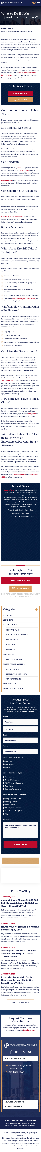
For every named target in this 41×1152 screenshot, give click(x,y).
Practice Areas (19, 1121)
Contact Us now (20, 93)
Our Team (31, 1121)
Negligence (11, 644)
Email (5, 735)
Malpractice (8, 654)
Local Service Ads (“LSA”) (14, 811)
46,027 (19, 168)
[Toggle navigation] (38, 3)
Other (7, 814)
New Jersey (9, 764)
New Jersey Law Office (15, 1058)
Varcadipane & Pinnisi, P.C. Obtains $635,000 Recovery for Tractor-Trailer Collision (18, 953)
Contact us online (19, 474)
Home (3, 28)
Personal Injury (10, 625)
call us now (22, 99)
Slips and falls (12, 630)
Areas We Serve (13, 1123)
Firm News (7, 615)
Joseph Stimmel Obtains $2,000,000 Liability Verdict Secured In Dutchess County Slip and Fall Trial (19, 903)
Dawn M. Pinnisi (9, 490)
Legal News (8, 620)
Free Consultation (20, 580)
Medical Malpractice (12, 780)
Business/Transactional (13, 789)
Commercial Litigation (13, 689)
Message (7, 819)
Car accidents (24, 170)
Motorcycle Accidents (16, 674)
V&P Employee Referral (13, 808)
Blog (9, 28)
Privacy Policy (20, 1126)
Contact (32, 1126)
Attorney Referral (11, 802)
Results (25, 1123)
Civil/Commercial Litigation (14, 783)
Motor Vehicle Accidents (14, 664)
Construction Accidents (17, 635)
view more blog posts (20, 1002)
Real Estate (9, 786)
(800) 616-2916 (34, 3)
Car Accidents (12, 669)
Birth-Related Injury (15, 659)
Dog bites (10, 649)
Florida (7, 767)
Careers (8, 1126)
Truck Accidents (13, 679)
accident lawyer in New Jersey (24, 299)
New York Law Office (14, 1102)
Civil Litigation (9, 684)
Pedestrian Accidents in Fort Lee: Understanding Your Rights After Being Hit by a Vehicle (17, 980)
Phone (5, 746)
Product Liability (13, 640)
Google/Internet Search (13, 799)
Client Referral (10, 805)
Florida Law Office (13, 1106)
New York (8, 761)
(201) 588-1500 (16, 1072)
